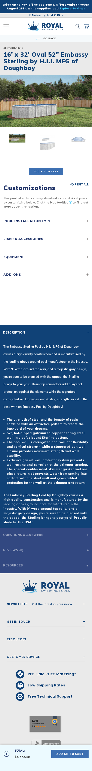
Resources (13, 565)
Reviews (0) (13, 550)
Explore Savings (72, 8)
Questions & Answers (23, 535)
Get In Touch (18, 621)
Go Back (49, 38)
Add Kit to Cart (46, 171)
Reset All (81, 184)
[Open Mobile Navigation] (6, 26)
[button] (7, 108)
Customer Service (23, 657)
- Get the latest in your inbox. (40, 604)
